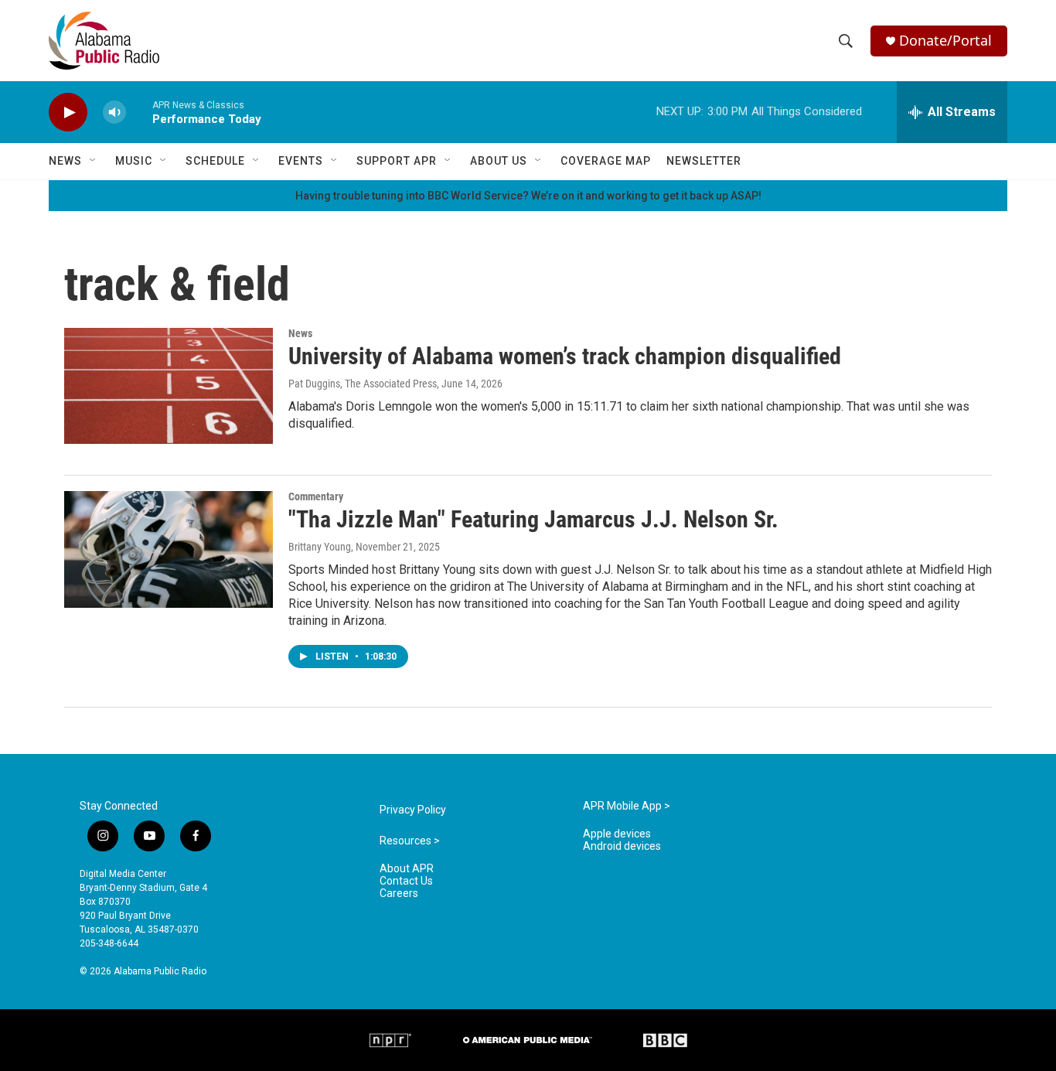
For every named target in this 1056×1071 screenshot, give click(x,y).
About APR (407, 869)
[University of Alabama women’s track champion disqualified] (168, 386)
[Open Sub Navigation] (93, 161)
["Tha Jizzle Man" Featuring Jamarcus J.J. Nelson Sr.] (168, 549)
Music (133, 161)
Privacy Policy (413, 810)
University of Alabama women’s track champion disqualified (564, 356)
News (65, 161)
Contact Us (406, 881)
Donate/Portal (945, 40)
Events (300, 161)
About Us (498, 161)
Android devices (622, 846)
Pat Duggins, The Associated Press (362, 383)
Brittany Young (319, 547)
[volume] (114, 112)
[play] (68, 112)
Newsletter (703, 161)
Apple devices (617, 834)
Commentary (315, 496)
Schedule (215, 161)
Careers (399, 893)
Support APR (396, 161)
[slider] (139, 112)
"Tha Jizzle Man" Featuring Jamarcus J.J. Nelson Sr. (533, 519)
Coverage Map (605, 161)
